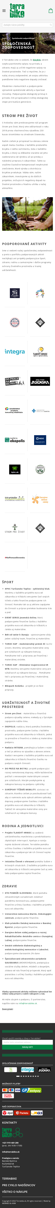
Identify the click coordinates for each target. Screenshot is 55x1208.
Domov (5, 38)
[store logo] (15, 10)
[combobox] (27, 25)
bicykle (37, 59)
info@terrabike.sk (28, 1003)
